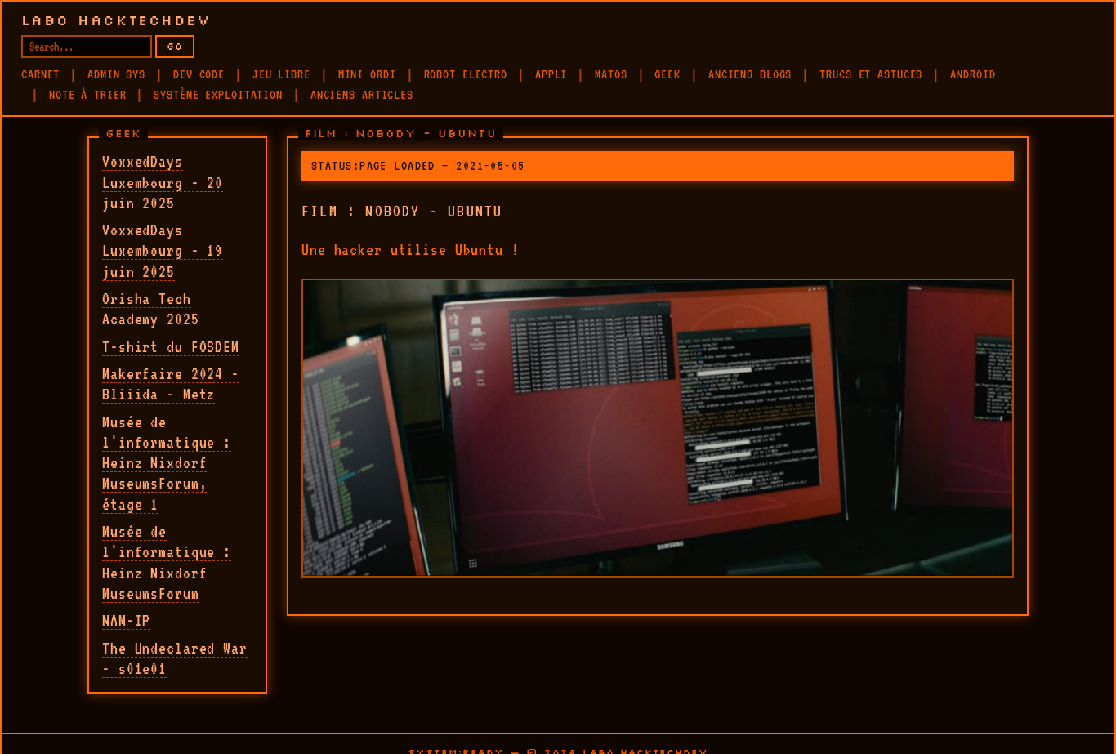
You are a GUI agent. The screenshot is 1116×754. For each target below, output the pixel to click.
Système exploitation (218, 94)
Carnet (40, 74)
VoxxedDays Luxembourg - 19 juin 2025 (162, 250)
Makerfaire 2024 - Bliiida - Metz (170, 383)
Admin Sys (116, 74)
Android (972, 74)
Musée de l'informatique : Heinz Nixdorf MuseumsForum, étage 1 (166, 463)
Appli (551, 74)
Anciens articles (361, 94)
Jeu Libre (281, 74)
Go (175, 46)
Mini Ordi (367, 74)
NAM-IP (126, 620)
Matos (611, 74)
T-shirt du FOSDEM (170, 346)
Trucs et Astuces (870, 74)
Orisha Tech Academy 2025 (150, 308)
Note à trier (88, 94)
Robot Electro (465, 74)
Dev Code (199, 74)
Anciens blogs (750, 74)
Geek (667, 74)
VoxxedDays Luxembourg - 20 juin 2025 (162, 182)
